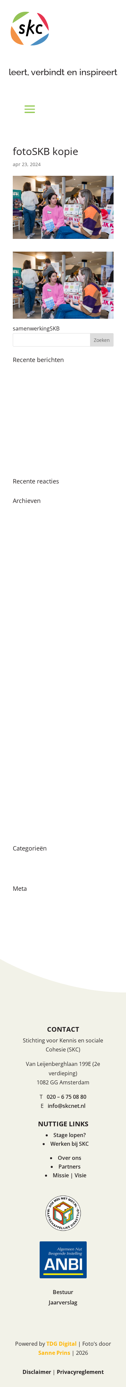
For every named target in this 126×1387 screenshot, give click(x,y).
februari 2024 (30, 594)
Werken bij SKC (69, 1143)
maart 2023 (27, 641)
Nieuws (22, 859)
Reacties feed (30, 923)
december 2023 (32, 606)
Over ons (69, 1158)
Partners (69, 1166)
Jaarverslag (63, 1302)
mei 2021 (24, 759)
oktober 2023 (30, 617)
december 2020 (32, 795)
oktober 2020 (30, 806)
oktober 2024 (30, 547)
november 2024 (33, 535)
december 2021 (32, 712)
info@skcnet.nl (66, 1106)
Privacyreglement (80, 1372)
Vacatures (25, 870)
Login (20, 899)
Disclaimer (37, 1372)
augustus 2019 (31, 830)
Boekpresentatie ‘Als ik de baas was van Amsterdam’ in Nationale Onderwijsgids (58, 403)
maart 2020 (27, 818)
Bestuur (63, 1292)
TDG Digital (61, 1343)
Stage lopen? (69, 1135)
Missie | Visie (69, 1175)
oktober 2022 (30, 665)
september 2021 (33, 735)
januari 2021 (28, 783)
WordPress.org (32, 934)
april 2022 (25, 688)
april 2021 (25, 771)
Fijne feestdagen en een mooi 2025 (57, 382)
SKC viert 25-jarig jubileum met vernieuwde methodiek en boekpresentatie (52, 433)
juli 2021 (23, 747)
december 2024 (32, 523)
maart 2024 (27, 582)
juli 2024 (23, 558)
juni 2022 (24, 676)
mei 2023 (24, 629)
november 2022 (33, 653)
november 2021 (33, 724)
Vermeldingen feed (37, 911)
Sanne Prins (54, 1352)
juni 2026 (24, 511)
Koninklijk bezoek (35, 370)
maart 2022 (27, 700)
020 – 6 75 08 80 (66, 1096)
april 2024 (25, 570)
